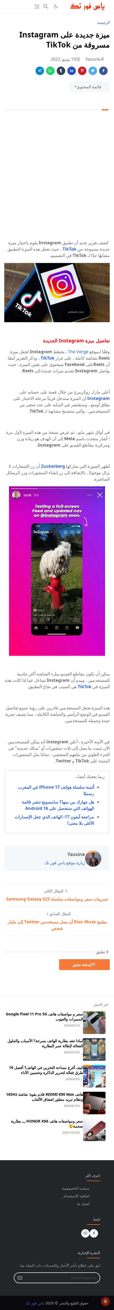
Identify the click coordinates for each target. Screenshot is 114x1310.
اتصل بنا (83, 1203)
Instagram (98, 398)
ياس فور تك (35, 1302)
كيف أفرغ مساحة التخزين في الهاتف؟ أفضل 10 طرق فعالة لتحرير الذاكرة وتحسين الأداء (46, 1070)
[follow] (64, 6)
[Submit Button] (20, 1278)
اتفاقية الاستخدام (76, 1195)
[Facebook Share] (103, 71)
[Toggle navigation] (37, 6)
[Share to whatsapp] (50, 71)
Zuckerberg (53, 466)
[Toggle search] (45, 6)
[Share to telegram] (40, 71)
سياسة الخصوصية (76, 1188)
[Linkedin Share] (71, 71)
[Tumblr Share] (61, 71)
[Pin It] (82, 71)
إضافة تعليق (81, 964)
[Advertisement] (57, 176)
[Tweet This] (93, 71)
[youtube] (85, 1233)
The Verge (78, 352)
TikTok (69, 249)
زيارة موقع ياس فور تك (65, 863)
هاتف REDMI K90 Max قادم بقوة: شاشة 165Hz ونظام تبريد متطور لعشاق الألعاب (44, 1097)
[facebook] (94, 1233)
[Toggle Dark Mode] (55, 6)
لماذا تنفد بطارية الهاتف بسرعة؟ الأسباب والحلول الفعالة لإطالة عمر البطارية (45, 1043)
